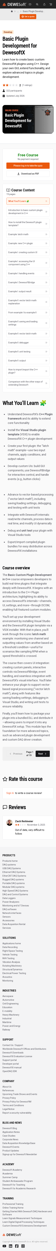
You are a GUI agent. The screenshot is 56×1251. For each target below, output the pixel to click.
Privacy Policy (9, 1098)
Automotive (8, 1000)
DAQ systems (9, 864)
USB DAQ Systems (11, 868)
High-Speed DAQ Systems (15, 890)
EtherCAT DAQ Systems (14, 876)
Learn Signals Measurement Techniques (22, 1218)
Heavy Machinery (10, 1015)
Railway (6, 1029)
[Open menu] (51, 4)
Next (40, 754)
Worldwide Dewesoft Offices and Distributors (24, 1049)
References (8, 1090)
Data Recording (10, 947)
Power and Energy (11, 1026)
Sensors (6, 917)
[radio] (4, 85)
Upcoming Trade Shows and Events (19, 1094)
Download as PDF (30, 173)
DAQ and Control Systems (15, 894)
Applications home (11, 943)
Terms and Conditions (13, 1105)
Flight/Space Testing (12, 951)
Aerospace (7, 996)
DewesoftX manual (11, 1067)
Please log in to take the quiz (28, 165)
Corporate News (10, 1139)
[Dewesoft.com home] (14, 4)
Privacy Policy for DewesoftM (16, 1101)
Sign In (10, 793)
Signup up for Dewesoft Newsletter (19, 1154)
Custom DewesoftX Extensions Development (24, 1225)
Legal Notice (8, 1109)
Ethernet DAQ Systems (13, 872)
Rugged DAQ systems (13, 879)
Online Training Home (12, 1207)
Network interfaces (11, 913)
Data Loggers (9, 898)
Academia (7, 1173)
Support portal (9, 1060)
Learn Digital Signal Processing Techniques (23, 1222)
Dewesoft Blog (9, 1128)
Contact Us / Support (12, 1045)
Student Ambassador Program (17, 1181)
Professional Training (12, 1204)
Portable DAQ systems (13, 883)
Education (7, 1007)
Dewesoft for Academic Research (19, 1188)
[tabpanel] (28, 571)
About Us (7, 1087)
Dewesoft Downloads (12, 1052)
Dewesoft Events (10, 1147)
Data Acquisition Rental (13, 924)
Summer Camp (10, 1177)
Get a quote (30, 17)
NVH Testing (8, 958)
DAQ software (9, 909)
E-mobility (7, 1011)
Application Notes (11, 1132)
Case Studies (8, 1136)
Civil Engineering (10, 1003)
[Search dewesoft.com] (37, 4)
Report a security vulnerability (16, 1113)
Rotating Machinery (12, 966)
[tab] (28, 201)
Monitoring (7, 980)
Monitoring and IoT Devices (15, 905)
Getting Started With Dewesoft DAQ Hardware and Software (27, 1213)
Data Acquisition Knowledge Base (18, 1143)
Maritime (6, 1022)
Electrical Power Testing (14, 973)
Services (6, 928)
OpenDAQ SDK (9, 1071)
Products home (10, 861)
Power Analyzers (10, 902)
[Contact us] (30, 4)
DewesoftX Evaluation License (17, 1056)
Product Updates (10, 1150)
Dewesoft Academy (12, 1170)
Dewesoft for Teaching (13, 1185)
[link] (34, 11)
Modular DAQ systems (13, 887)
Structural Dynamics (12, 969)
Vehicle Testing (9, 954)
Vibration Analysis (11, 962)
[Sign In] (44, 4)
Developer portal (10, 1064)
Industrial (7, 1018)
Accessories (8, 920)
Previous (17, 754)
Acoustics (7, 977)
